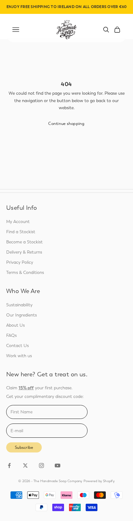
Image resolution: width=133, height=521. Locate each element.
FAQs (11, 335)
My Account (18, 221)
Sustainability (19, 305)
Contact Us (17, 345)
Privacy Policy (19, 262)
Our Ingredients (21, 315)
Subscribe (24, 447)
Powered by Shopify (99, 481)
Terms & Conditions (25, 272)
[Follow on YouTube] (57, 465)
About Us (15, 325)
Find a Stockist (20, 231)
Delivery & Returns (24, 252)
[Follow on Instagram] (41, 465)
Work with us (19, 355)
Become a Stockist (24, 242)
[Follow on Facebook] (9, 465)
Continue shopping (66, 123)
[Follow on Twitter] (25, 465)
